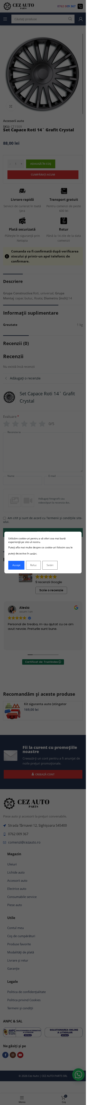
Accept (16, 565)
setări (33, 553)
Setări (50, 565)
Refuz (33, 565)
